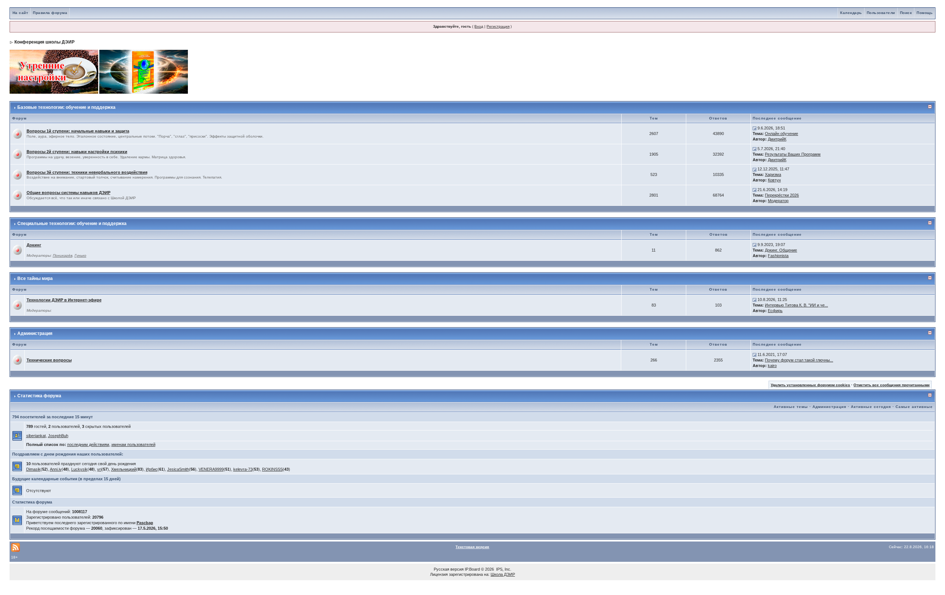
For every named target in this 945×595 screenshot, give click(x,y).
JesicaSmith (178, 469)
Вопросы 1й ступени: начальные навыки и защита (78, 131)
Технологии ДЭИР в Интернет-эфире (64, 300)
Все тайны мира (35, 278)
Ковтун (774, 180)
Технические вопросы (49, 360)
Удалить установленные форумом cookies (810, 385)
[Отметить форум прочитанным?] (17, 133)
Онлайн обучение (781, 133)
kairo (772, 365)
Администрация (34, 333)
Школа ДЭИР (503, 574)
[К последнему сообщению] (754, 128)
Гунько (80, 255)
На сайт (20, 13)
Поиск (906, 13)
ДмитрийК (777, 139)
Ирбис (152, 469)
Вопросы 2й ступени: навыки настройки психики (77, 151)
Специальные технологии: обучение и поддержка (72, 223)
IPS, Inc (503, 569)
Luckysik (79, 469)
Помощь (924, 13)
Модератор (778, 200)
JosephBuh (58, 435)
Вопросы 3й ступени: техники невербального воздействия (87, 172)
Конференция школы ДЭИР (44, 42)
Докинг (34, 245)
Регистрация (498, 26)
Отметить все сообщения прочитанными (891, 385)
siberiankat (36, 435)
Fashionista (778, 255)
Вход (478, 26)
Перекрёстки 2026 (782, 195)
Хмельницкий (123, 469)
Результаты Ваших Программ (793, 154)
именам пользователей (133, 444)
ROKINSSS (272, 469)
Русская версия (449, 569)
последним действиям (88, 444)
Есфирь (775, 310)
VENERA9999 (211, 469)
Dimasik (33, 469)
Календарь (851, 13)
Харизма (773, 174)
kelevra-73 (242, 469)
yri (99, 469)
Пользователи (881, 13)
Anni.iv (56, 469)
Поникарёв (62, 255)
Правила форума (50, 13)
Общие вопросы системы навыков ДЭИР (68, 192)
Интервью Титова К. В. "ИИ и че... (796, 305)
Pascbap (145, 522)
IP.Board (472, 569)
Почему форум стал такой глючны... (799, 360)
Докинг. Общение (781, 250)
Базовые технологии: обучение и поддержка (66, 107)
